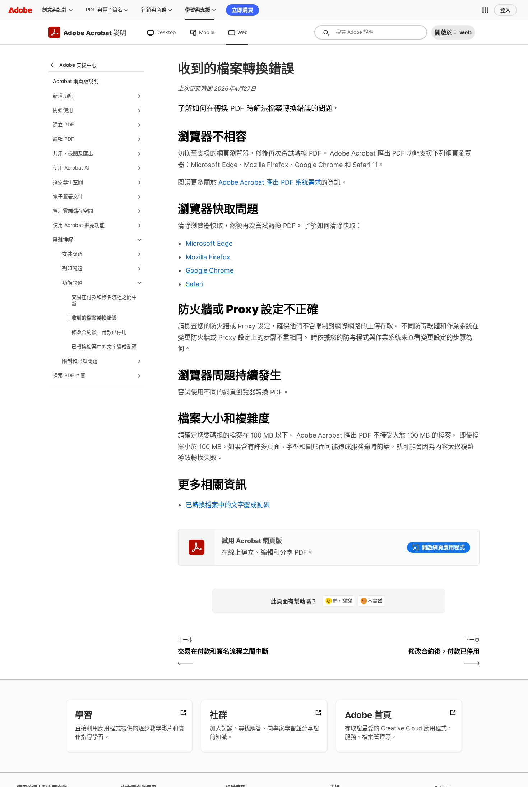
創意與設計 (54, 10)
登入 (505, 10)
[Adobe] (20, 10)
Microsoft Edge (209, 243)
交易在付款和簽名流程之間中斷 (104, 300)
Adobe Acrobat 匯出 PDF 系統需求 (269, 182)
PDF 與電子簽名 (104, 10)
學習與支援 (197, 10)
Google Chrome (209, 270)
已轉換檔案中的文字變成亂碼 (104, 346)
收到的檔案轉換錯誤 (94, 318)
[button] (485, 10)
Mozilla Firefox (208, 257)
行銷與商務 (153, 10)
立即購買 (242, 10)
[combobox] (370, 32)
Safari (194, 284)
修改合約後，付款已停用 (99, 332)
